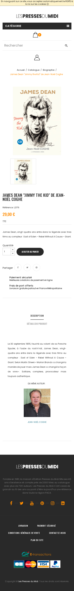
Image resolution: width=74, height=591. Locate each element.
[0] (35, 35)
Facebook (11, 503)
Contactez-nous (57, 532)
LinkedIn (62, 503)
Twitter (21, 503)
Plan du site (37, 540)
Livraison (23, 525)
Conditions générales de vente (24, 532)
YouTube (31, 503)
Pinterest (36, 267)
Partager (18, 267)
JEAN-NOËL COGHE (37, 422)
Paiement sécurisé (46, 525)
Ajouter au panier (30, 251)
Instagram (52, 503)
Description (37, 315)
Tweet (27, 267)
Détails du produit (37, 323)
